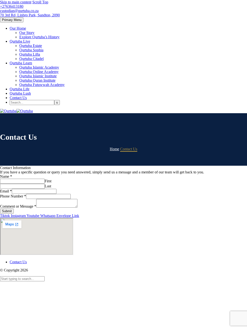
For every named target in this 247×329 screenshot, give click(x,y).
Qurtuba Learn (21, 63)
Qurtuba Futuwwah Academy (42, 85)
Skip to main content (15, 2)
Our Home (18, 28)
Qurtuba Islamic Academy (39, 67)
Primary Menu (11, 20)
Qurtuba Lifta (29, 54)
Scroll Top (40, 2)
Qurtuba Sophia (31, 50)
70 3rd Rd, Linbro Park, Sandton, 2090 (30, 15)
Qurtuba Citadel (31, 59)
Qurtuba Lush (20, 93)
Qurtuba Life (19, 89)
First (48, 181)
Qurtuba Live (20, 41)
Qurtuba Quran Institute (37, 80)
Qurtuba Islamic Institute (38, 76)
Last (48, 186)
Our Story (26, 33)
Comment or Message (18, 206)
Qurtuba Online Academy (39, 72)
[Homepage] (16, 111)
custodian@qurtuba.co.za (19, 11)
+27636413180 (11, 6)
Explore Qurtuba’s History (39, 37)
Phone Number (13, 196)
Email (6, 191)
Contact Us (18, 98)
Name (6, 176)
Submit (7, 211)
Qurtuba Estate (30, 46)
